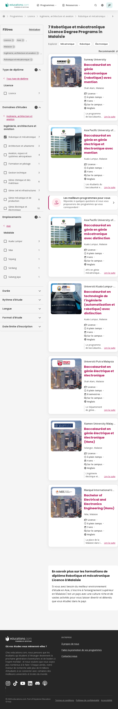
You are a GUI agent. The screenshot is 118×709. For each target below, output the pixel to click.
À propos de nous (70, 643)
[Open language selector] (102, 5)
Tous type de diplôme (17, 78)
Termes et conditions (64, 700)
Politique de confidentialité (87, 700)
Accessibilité (106, 700)
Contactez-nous (69, 656)
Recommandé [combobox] (107, 51)
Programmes (47, 5)
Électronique (101, 43)
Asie (8, 225)
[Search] (95, 5)
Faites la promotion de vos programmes (81, 650)
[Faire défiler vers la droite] (113, 16)
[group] (88, 44)
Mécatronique (67, 43)
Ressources (72, 5)
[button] (9, 40)
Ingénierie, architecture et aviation (19, 118)
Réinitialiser (34, 29)
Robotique (85, 43)
